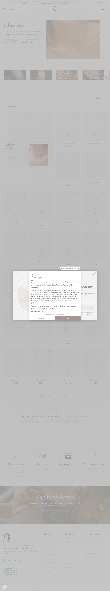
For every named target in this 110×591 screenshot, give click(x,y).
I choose (42, 318)
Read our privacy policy (38, 311)
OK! (67, 318)
